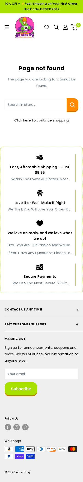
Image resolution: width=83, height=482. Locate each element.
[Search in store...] (72, 104)
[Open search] (56, 27)
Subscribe (21, 389)
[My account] (65, 27)
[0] (74, 27)
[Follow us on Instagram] (16, 427)
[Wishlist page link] (46, 27)
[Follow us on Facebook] (8, 427)
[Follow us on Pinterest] (25, 427)
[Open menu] (7, 27)
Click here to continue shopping (41, 120)
